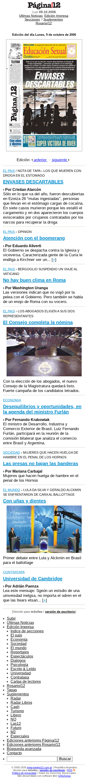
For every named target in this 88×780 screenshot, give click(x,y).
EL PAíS (9, 171)
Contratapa (20, 677)
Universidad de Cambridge (32, 578)
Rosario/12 (44, 23)
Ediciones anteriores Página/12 (33, 740)
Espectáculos (22, 656)
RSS (69, 770)
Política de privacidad (24, 773)
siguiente (60, 160)
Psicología (19, 665)
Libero (16, 715)
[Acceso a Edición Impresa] (44, 150)
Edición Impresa (56, 16)
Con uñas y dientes (24, 500)
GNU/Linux (64, 775)
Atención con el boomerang (34, 238)
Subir (11, 618)
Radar (16, 698)
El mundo (19, 648)
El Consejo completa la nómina (38, 322)
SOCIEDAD (11, 452)
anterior (40, 160)
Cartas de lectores (26, 682)
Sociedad (19, 644)
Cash (15, 707)
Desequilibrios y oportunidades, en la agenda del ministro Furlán (42, 409)
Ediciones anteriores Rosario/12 (33, 745)
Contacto (14, 753)
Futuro (16, 728)
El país (16, 635)
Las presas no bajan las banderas (40, 463)
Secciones (32, 19)
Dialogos (18, 660)
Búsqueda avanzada (24, 749)
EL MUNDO (11, 490)
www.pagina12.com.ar (39, 767)
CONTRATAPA (14, 572)
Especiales (20, 736)
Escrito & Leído (23, 669)
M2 (13, 732)
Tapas (12, 690)
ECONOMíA (12, 400)
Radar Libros (21, 703)
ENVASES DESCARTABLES (33, 181)
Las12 (16, 724)
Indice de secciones (27, 631)
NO (13, 719)
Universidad (21, 673)
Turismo (17, 711)
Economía (19, 639)
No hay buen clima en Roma (34, 280)
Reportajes (20, 652)
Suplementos (53, 19)
